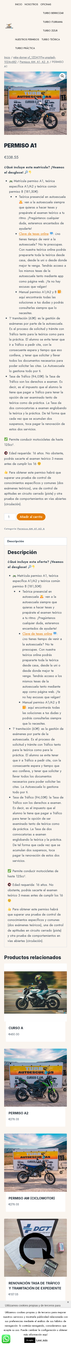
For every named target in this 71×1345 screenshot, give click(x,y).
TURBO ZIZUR (50, 30)
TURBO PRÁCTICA (25, 48)
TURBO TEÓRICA (51, 39)
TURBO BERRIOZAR (53, 13)
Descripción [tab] (15, 541)
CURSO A (16, 1028)
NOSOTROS (31, 4)
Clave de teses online (34, 233)
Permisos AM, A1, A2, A (31, 528)
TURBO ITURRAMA (53, 22)
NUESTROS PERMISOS (27, 39)
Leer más (42, 1340)
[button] (62, 76)
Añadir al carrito (31, 517)
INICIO (18, 4)
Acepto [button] (29, 1340)
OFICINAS (45, 4)
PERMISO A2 (18, 1113)
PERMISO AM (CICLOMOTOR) (32, 1198)
